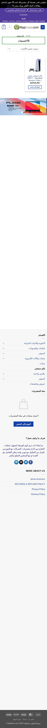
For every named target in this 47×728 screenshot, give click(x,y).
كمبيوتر (42, 353)
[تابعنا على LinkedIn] (16, 462)
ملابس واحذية (39, 374)
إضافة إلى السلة (35, 87)
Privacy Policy (38, 489)
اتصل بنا (31, 719)
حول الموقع (17, 719)
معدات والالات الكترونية (35, 358)
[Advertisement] (23, 222)
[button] (43, 27)
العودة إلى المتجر (23, 424)
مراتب (42, 363)
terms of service (38, 479)
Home (28, 36)
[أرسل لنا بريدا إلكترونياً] (21, 462)
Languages (23, 15)
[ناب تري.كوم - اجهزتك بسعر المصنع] (26, 27)
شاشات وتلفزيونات (37, 348)
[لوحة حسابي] (10, 27)
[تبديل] (3, 343)
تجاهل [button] (9, 6)
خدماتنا (24, 719)
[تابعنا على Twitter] (26, 462)
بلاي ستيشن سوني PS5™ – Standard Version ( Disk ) (35, 78)
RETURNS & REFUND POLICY (30, 484)
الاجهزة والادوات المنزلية (34, 343)
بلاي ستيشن (40, 368)
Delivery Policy (38, 494)
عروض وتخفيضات (37, 384)
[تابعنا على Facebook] (30, 462)
